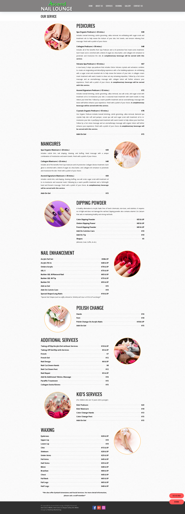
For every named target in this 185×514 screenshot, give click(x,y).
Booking (119, 5)
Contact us (138, 5)
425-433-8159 (177, 496)
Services (109, 5)
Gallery (128, 5)
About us (99, 5)
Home (91, 5)
